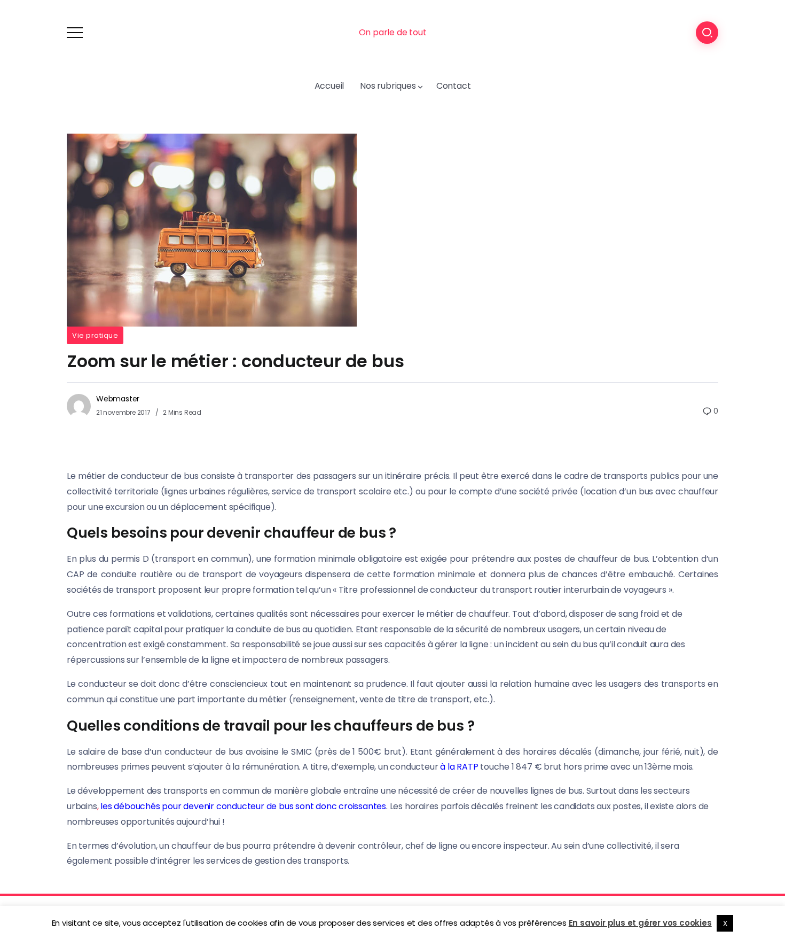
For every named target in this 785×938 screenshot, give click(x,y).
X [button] (725, 923)
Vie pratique (95, 335)
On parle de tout (393, 32)
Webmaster (117, 398)
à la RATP (459, 767)
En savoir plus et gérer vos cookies (640, 922)
